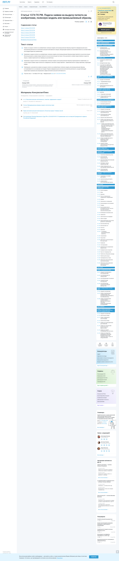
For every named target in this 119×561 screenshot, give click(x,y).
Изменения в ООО (101, 375)
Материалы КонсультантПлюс (28, 39)
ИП (43, 2)
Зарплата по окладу (101, 356)
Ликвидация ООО (101, 381)
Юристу (29, 2)
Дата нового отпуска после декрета (105, 358)
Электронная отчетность (103, 399)
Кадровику (36, 2)
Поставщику (49, 2)
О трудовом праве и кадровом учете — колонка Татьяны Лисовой (105, 481)
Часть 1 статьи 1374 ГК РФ (28, 28)
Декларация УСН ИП (102, 379)
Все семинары (100, 427)
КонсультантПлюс (101, 393)
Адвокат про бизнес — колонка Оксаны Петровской (104, 465)
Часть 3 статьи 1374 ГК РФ (28, 32)
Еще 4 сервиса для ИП (102, 385)
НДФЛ (98, 354)
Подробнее (59, 558)
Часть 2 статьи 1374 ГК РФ (28, 30)
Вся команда (100, 455)
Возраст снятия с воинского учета (105, 361)
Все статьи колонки (102, 477)
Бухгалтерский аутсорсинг (103, 395)
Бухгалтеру (22, 2)
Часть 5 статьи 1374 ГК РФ (28, 37)
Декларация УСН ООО (102, 377)
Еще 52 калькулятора (102, 365)
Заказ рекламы (100, 401)
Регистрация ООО (101, 374)
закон (52, 73)
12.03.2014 (58, 73)
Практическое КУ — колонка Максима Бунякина (106, 496)
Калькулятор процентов (102, 359)
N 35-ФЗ (63, 73)
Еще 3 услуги (100, 405)
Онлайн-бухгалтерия (102, 397)
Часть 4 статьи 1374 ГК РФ (28, 35)
